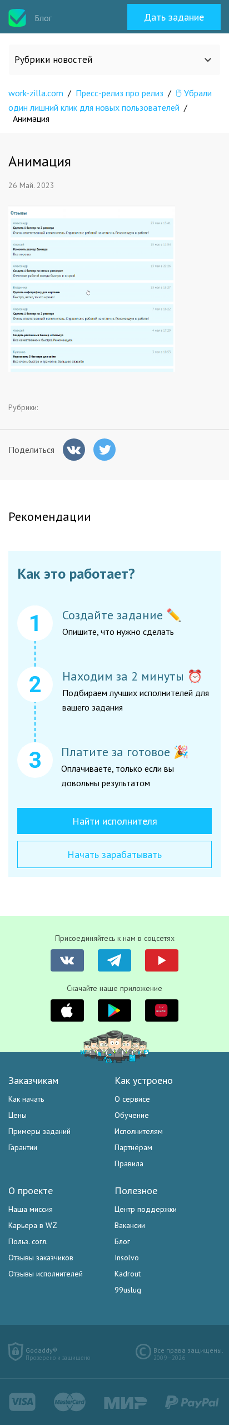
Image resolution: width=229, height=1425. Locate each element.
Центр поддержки (145, 1209)
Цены (17, 1115)
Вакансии (129, 1225)
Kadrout (127, 1274)
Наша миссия (30, 1209)
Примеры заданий (39, 1131)
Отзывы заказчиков (40, 1258)
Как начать (26, 1099)
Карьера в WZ (32, 1225)
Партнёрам (133, 1147)
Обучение (131, 1115)
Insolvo (126, 1258)
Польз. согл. (28, 1241)
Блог (122, 1241)
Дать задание (174, 17)
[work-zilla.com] (17, 18)
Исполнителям (138, 1131)
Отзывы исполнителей (45, 1274)
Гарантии (22, 1147)
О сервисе (132, 1099)
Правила (128, 1163)
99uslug (127, 1290)
